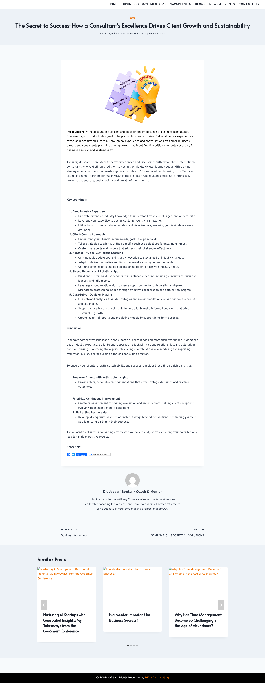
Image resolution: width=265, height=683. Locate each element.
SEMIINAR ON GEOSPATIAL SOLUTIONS (177, 532)
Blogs (200, 4)
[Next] (221, 605)
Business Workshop (74, 532)
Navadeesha (180, 4)
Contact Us (249, 4)
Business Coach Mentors (144, 4)
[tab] (128, 645)
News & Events (222, 4)
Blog (132, 18)
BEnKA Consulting (157, 678)
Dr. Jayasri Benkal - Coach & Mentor (122, 33)
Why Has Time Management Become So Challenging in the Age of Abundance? (198, 620)
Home (113, 4)
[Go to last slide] (44, 605)
